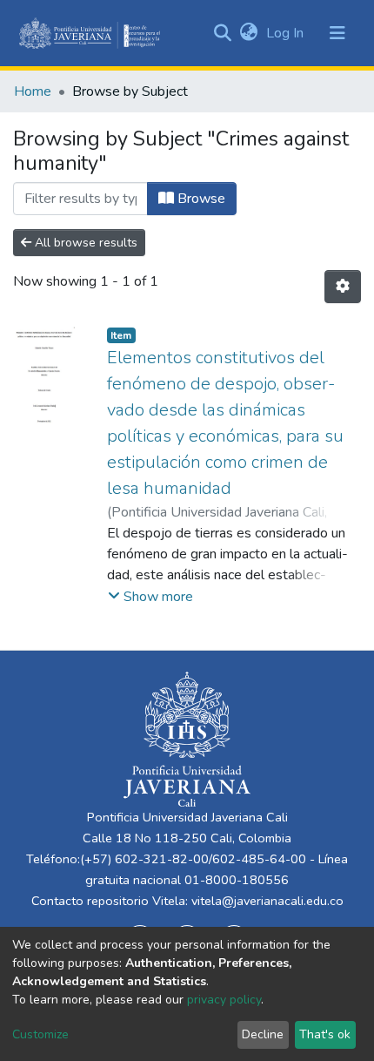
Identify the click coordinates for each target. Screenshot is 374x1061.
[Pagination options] (342, 286)
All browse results (84, 242)
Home (32, 91)
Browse (199, 198)
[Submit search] (222, 33)
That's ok (325, 1034)
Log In (286, 33)
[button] (248, 33)
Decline (263, 1034)
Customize (40, 1034)
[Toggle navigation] (337, 33)
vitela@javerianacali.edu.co (267, 900)
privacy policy (224, 999)
